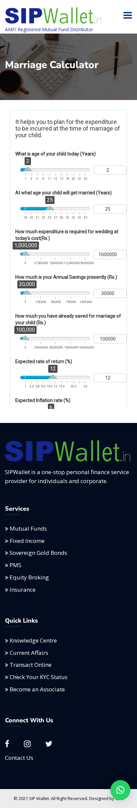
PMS (15, 565)
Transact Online (31, 664)
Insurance (23, 589)
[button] (120, 790)
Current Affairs (29, 652)
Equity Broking (29, 577)
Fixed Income (27, 541)
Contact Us (19, 757)
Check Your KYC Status (39, 677)
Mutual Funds (28, 528)
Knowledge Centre (33, 640)
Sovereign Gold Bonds (38, 552)
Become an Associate (37, 689)
